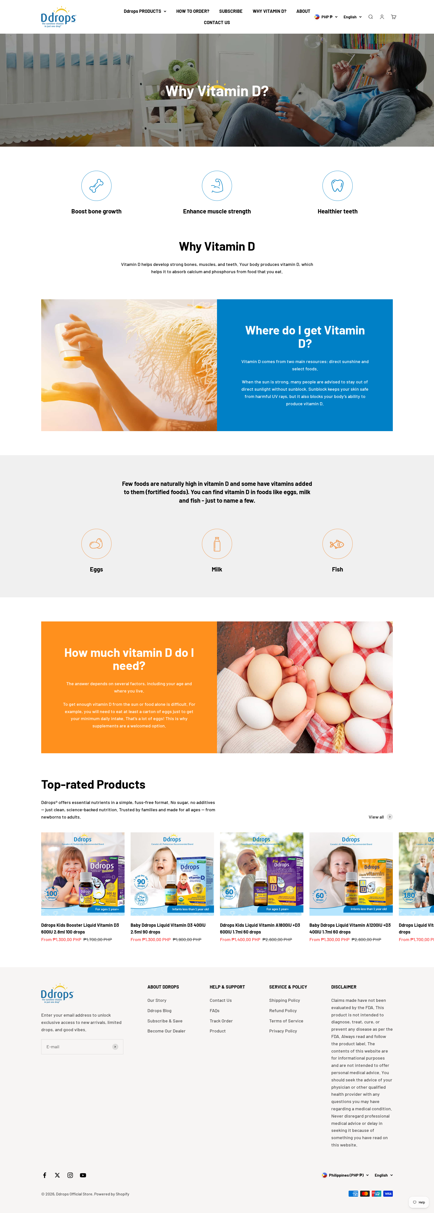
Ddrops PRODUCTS (142, 11)
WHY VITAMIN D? (269, 11)
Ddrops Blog (159, 1010)
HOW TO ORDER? (192, 11)
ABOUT (303, 11)
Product (218, 1030)
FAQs (215, 1010)
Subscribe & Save (165, 1020)
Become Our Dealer (166, 1030)
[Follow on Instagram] (70, 1175)
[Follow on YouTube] (83, 1175)
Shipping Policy (284, 1000)
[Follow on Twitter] (57, 1175)
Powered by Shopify (111, 1193)
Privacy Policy (283, 1030)
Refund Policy (283, 1010)
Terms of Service (286, 1020)
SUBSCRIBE (231, 11)
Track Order (221, 1020)
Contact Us (221, 1000)
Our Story (157, 1000)
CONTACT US (217, 22)
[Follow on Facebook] (44, 1175)
